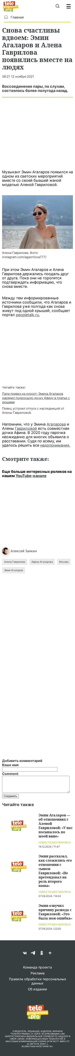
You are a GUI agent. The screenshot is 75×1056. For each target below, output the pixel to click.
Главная (17, 17)
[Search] (57, 6)
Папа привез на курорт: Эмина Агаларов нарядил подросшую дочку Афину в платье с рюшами (36, 398)
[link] (37, 222)
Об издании (37, 989)
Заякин (31, 551)
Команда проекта (37, 967)
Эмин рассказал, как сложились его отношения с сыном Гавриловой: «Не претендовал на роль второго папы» (55, 871)
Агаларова (56, 424)
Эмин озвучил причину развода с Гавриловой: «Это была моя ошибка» (55, 912)
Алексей (17, 551)
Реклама (38, 973)
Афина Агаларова (42, 561)
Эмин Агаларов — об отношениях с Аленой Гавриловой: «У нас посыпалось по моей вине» (55, 825)
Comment (10, 774)
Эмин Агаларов (13, 570)
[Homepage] (10, 6)
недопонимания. (55, 445)
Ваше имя (10, 765)
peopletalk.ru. (28, 315)
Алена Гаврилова (14, 561)
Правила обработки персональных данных (37, 981)
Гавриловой (26, 428)
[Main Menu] (68, 6)
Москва (64, 561)
